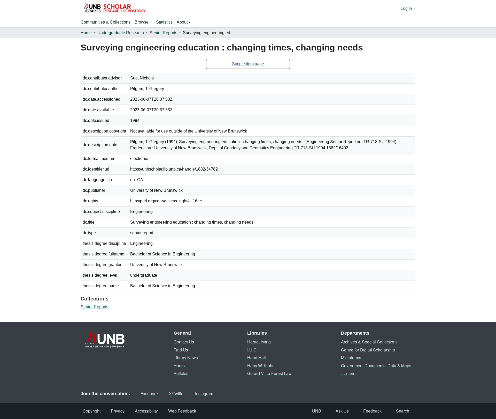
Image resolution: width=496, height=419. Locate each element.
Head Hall (256, 358)
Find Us (181, 350)
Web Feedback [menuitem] (182, 411)
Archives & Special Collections (369, 342)
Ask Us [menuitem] (342, 411)
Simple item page (248, 64)
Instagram (204, 393)
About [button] (183, 22)
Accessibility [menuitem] (146, 411)
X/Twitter (177, 393)
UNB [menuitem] (316, 411)
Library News (186, 358)
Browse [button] (142, 22)
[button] (114, 8)
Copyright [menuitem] (91, 411)
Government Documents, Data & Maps (376, 366)
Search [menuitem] (402, 411)
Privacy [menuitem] (118, 411)
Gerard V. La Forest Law (269, 373)
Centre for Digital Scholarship (368, 350)
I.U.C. (252, 350)
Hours (179, 366)
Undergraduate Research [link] (120, 33)
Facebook (150, 393)
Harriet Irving (259, 342)
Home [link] (86, 33)
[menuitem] (143, 22)
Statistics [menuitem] (164, 22)
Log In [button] (407, 8)
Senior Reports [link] (163, 33)
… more (348, 373)
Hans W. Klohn (261, 366)
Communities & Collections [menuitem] (105, 22)
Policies (181, 373)
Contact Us (184, 342)
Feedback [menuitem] (372, 411)
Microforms (351, 358)
